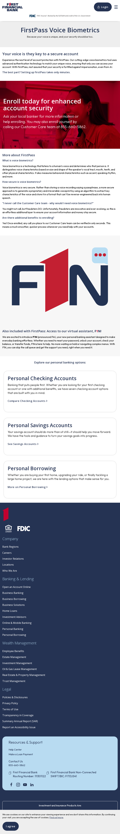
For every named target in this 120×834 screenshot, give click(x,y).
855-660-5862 (17, 765)
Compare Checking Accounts (26, 401)
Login (104, 7)
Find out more (56, 817)
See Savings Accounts (22, 444)
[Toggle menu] (116, 7)
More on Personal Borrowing (27, 487)
